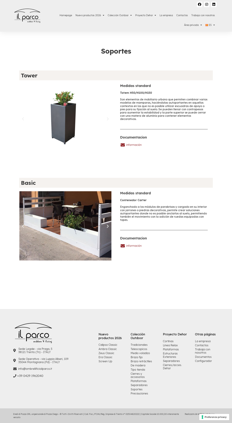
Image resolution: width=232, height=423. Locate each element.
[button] (23, 119)
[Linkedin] (214, 4)
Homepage (65, 15)
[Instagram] (206, 4)
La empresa (166, 15)
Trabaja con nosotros (203, 15)
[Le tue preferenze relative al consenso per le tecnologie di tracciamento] (214, 417)
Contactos (182, 15)
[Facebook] (199, 4)
